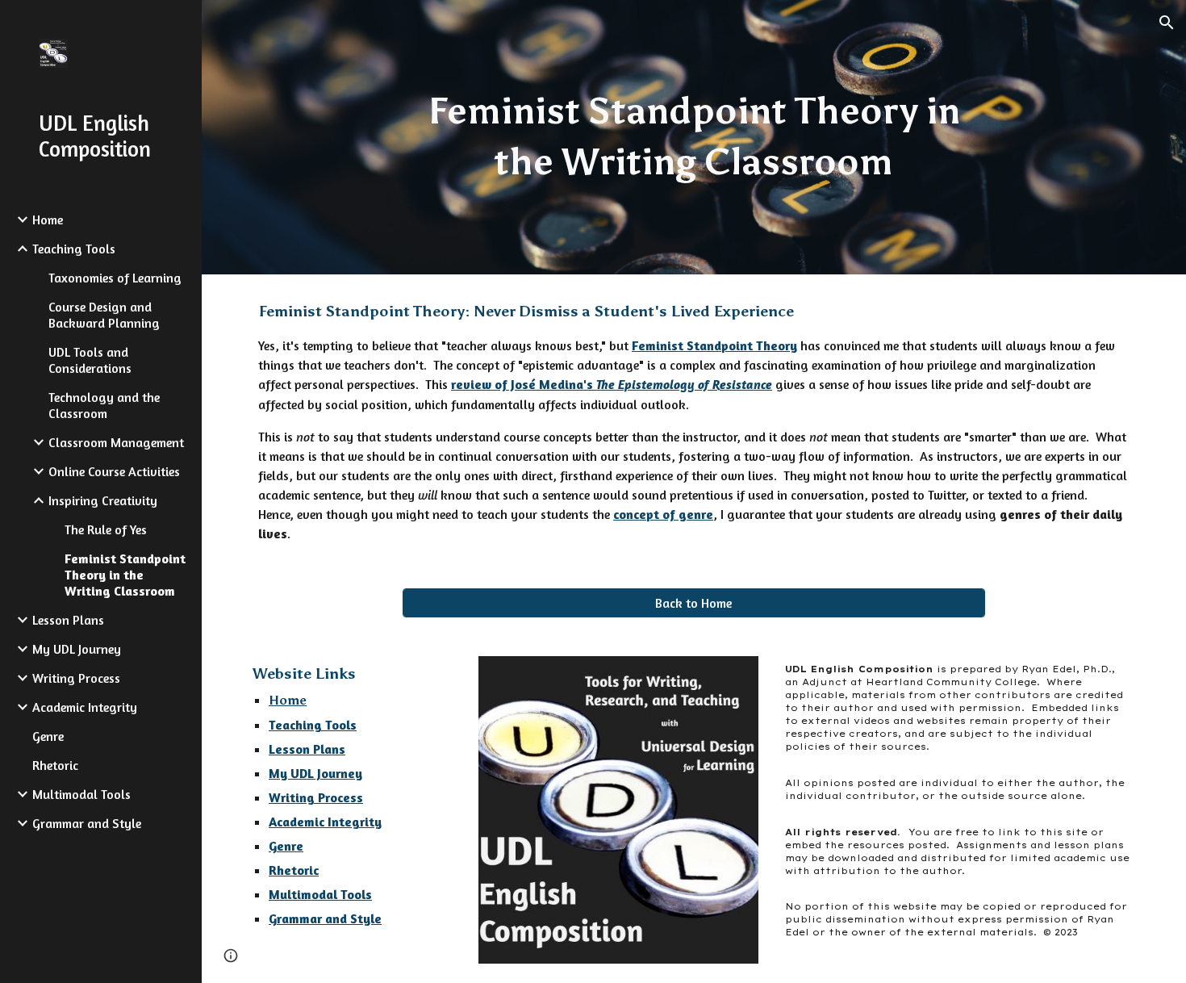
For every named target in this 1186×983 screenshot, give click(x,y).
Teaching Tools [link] (73, 249)
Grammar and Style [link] (86, 823)
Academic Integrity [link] (84, 707)
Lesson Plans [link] (68, 620)
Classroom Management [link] (116, 442)
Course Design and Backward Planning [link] (104, 315)
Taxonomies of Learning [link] (115, 278)
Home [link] (47, 219)
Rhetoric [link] (55, 765)
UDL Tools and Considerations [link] (90, 360)
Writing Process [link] (76, 678)
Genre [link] (48, 736)
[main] (693, 137)
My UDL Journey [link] (76, 649)
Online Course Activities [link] (114, 471)
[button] (1166, 22)
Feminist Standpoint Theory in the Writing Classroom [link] (125, 574)
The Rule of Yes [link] (106, 529)
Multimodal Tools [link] (81, 794)
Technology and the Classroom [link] (104, 405)
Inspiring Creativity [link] (102, 500)
